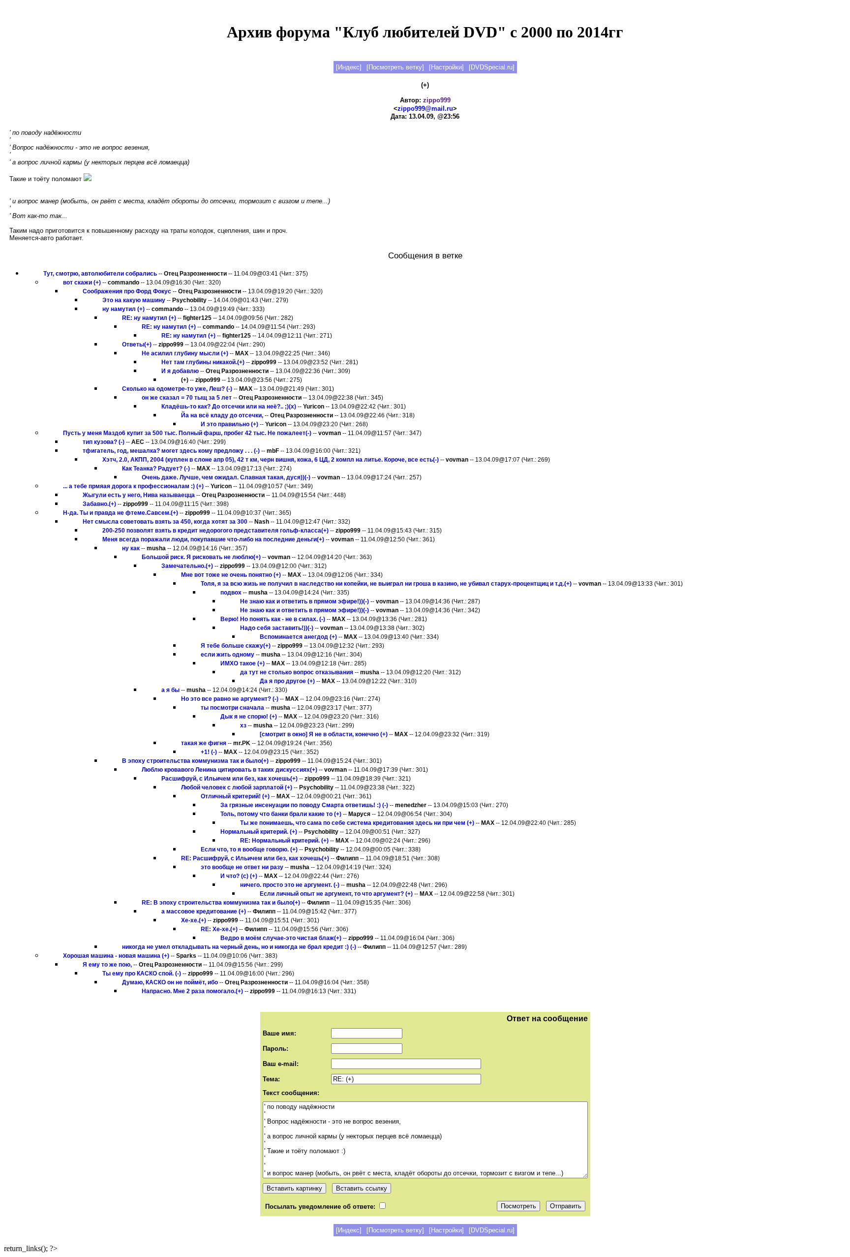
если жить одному (227, 654)
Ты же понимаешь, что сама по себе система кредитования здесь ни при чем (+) (357, 822)
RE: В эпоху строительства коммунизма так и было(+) (221, 902)
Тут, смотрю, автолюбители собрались (100, 273)
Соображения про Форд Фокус (127, 291)
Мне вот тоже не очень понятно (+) (231, 574)
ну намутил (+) (123, 309)
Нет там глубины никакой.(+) (202, 362)
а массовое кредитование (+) (203, 911)
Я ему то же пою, (107, 964)
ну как (131, 548)
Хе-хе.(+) (193, 920)
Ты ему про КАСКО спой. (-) (141, 973)
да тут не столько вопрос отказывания (296, 672)
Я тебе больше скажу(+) (236, 645)
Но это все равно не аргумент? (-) (229, 698)
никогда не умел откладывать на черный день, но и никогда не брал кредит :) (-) (239, 946)
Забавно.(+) (99, 504)
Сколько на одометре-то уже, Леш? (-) (177, 388)
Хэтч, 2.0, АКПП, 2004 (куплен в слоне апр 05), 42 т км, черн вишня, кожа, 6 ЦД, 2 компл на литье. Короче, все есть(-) (270, 459)
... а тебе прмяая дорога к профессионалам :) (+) (133, 486)
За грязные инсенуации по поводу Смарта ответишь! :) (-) (304, 805)
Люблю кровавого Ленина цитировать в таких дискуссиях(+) (229, 769)
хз (243, 725)
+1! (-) (209, 752)
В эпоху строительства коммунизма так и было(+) (195, 760)
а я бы (170, 690)
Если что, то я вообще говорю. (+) (249, 849)
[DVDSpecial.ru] (492, 67)
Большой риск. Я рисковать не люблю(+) (201, 557)
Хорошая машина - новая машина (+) (116, 955)
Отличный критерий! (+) (235, 796)
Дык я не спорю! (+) (248, 716)
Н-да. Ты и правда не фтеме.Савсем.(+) (120, 512)
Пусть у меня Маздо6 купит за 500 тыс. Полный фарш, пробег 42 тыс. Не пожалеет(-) (187, 433)
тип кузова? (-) (103, 442)
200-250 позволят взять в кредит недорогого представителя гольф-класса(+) (215, 530)
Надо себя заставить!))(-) (276, 628)
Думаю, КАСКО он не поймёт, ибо (170, 982)
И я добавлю (180, 371)
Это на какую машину (133, 300)
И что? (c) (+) (238, 876)
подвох (231, 592)
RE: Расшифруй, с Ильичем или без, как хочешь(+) (255, 858)
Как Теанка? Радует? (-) (156, 468)
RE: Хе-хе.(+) (219, 929)
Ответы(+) (137, 344)
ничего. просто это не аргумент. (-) (289, 884)
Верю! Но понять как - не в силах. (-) (272, 619)
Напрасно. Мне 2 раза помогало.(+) (192, 991)
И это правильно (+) (229, 424)
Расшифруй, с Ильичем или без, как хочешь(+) (229, 778)
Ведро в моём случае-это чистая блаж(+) (280, 938)
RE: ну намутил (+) (149, 317)
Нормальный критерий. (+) (258, 831)
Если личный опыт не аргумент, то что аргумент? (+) (336, 893)
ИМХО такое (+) (242, 663)
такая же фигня (203, 743)
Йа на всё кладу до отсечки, (222, 415)
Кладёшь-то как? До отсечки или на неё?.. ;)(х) (228, 406)
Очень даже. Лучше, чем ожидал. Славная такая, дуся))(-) (226, 477)
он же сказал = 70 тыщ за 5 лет (187, 397)
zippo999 (437, 100)
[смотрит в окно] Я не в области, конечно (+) (324, 734)
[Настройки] (446, 67)
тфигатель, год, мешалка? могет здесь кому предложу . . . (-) (171, 450)
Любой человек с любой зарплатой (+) (236, 787)
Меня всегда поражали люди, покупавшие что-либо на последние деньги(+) (213, 539)
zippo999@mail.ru (425, 108)
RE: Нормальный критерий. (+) (284, 840)
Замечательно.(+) (187, 566)
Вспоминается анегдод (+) (298, 636)
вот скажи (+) (82, 282)
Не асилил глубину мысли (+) (185, 353)
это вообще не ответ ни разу (242, 867)
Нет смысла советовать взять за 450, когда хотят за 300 (165, 521)
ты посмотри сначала (232, 707)
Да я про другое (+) (287, 681)
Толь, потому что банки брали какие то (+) (280, 814)
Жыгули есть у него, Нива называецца (139, 495)
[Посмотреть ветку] (395, 67)
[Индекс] (349, 67)
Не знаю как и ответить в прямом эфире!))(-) (304, 601)
